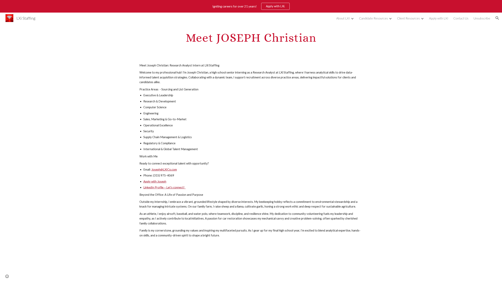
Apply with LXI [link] (438, 18)
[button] (497, 18)
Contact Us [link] (460, 18)
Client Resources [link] (408, 18)
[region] (251, 6)
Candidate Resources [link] (373, 18)
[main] (251, 37)
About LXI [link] (343, 18)
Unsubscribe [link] (482, 18)
